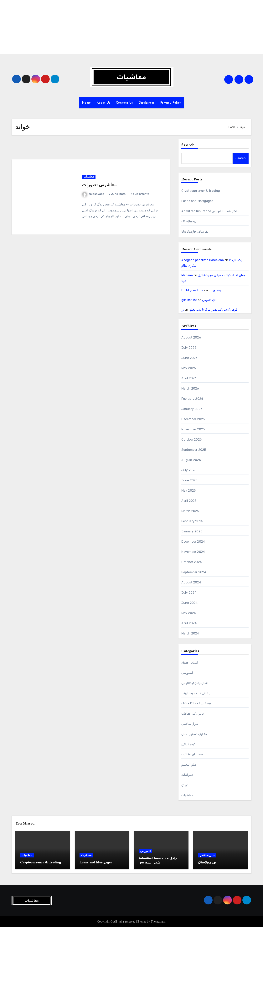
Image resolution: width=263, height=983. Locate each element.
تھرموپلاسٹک (189, 221)
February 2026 (192, 399)
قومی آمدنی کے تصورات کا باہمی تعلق (213, 309)
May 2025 (188, 490)
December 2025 (193, 419)
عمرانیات (187, 775)
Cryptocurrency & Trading (200, 191)
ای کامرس (209, 300)
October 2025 (191, 439)
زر (182, 309)
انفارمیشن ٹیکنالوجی (194, 683)
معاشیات (89, 176)
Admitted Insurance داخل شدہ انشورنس (210, 211)
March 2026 (190, 388)
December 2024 (193, 541)
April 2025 (189, 501)
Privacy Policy (170, 102)
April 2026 (189, 378)
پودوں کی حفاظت (192, 713)
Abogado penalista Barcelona (202, 260)
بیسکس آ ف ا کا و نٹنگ (196, 703)
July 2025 (188, 470)
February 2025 (192, 521)
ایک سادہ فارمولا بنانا (195, 231)
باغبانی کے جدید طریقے (195, 693)
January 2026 (191, 409)
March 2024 (190, 633)
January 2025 (191, 531)
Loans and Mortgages (197, 201)
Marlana (187, 275)
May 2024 (188, 613)
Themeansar (158, 921)
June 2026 (189, 358)
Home (86, 102)
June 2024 (189, 603)
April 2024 (189, 623)
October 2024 (191, 562)
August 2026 (191, 337)
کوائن (184, 785)
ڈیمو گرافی (188, 744)
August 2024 (191, 582)
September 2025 (193, 450)
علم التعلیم (188, 764)
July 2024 (189, 592)
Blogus (141, 921)
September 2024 (193, 572)
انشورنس (187, 673)
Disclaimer (146, 102)
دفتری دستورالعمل (194, 734)
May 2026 (188, 368)
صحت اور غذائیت (192, 754)
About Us (103, 102)
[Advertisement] (116, 27)
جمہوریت (215, 290)
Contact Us (124, 102)
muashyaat (96, 194)
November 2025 (193, 429)
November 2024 (193, 552)
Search (188, 145)
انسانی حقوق (189, 662)
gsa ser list (189, 300)
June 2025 (189, 480)
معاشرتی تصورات (99, 184)
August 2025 (191, 460)
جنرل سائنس (190, 724)
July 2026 (189, 347)
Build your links (192, 290)
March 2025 (190, 511)
